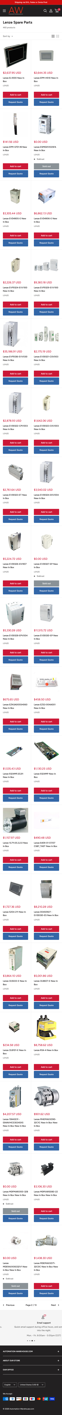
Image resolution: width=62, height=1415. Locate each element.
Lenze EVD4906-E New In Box (45, 220)
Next (53, 1305)
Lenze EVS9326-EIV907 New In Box (15, 566)
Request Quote (16, 102)
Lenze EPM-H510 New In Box (46, 80)
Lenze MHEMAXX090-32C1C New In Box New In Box (45, 1122)
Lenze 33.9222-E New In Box (15, 983)
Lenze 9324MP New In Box (45, 775)
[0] (57, 11)
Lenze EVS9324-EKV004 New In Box (46, 497)
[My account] (50, 10)
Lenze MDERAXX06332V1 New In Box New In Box (15, 1266)
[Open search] (45, 10)
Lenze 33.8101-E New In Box (14, 1052)
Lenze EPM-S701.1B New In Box (15, 149)
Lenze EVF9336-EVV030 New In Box (15, 358)
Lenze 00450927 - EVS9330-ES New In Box (46, 914)
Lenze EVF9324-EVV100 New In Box (15, 289)
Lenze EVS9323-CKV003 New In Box (46, 428)
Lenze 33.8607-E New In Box (46, 983)
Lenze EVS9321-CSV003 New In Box (46, 358)
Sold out (46, 166)
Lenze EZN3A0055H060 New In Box (15, 706)
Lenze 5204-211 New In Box (14, 914)
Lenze (6, 85)
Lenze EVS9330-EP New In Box (46, 637)
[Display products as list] (58, 36)
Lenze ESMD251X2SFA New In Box (45, 149)
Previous (10, 1305)
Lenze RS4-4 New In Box (46, 1050)
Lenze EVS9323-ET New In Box (15, 497)
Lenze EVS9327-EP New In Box (46, 566)
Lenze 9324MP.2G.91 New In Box (13, 775)
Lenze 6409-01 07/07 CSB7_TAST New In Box (45, 845)
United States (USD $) (29, 1385)
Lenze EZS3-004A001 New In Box (45, 706)
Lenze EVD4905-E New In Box (14, 220)
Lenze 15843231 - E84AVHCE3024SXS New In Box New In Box (14, 1122)
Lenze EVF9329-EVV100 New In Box (46, 289)
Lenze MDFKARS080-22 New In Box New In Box (46, 1193)
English (7, 1385)
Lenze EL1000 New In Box (13, 80)
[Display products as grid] (53, 36)
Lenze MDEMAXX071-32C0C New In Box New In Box (46, 1266)
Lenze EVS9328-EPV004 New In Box (15, 637)
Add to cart (15, 94)
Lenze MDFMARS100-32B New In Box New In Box (15, 1193)
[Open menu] (4, 11)
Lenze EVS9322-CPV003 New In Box (15, 428)
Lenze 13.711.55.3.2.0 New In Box (15, 845)
